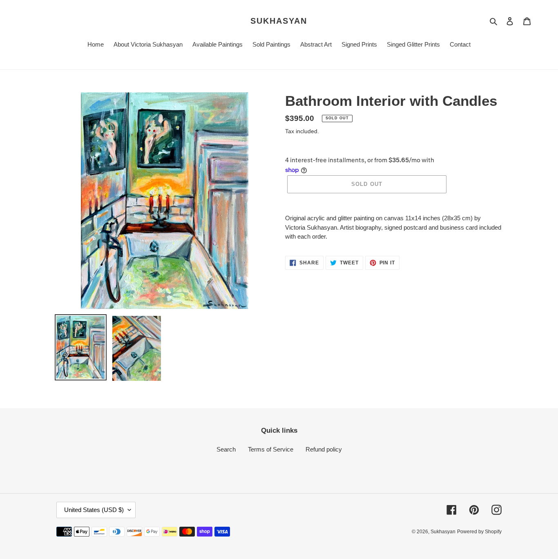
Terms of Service (270, 449)
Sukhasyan (278, 20)
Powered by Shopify (479, 531)
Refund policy (324, 449)
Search (226, 449)
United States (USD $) (94, 509)
